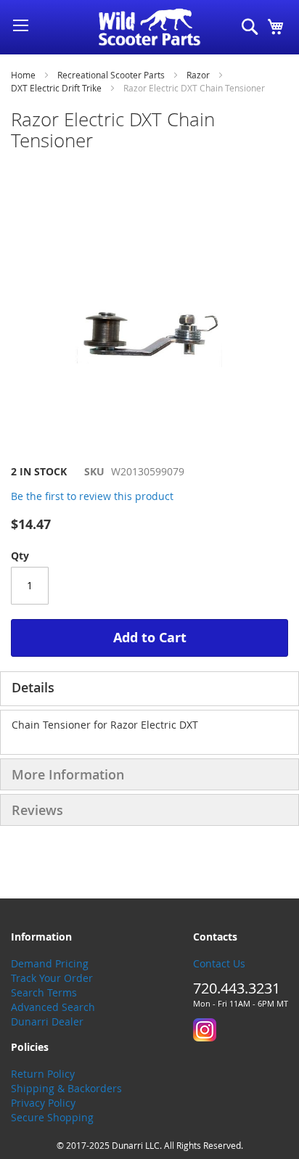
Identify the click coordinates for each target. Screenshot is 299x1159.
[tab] (149, 688)
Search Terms (44, 992)
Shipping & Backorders (66, 1088)
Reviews (37, 810)
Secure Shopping (52, 1117)
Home (23, 75)
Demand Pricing (50, 963)
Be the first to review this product (92, 496)
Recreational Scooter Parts (111, 75)
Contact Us (219, 963)
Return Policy (43, 1074)
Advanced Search (53, 1007)
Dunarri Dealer (47, 1021)
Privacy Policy (43, 1103)
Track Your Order (52, 978)
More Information (68, 774)
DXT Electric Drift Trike (56, 88)
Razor (198, 75)
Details (33, 687)
